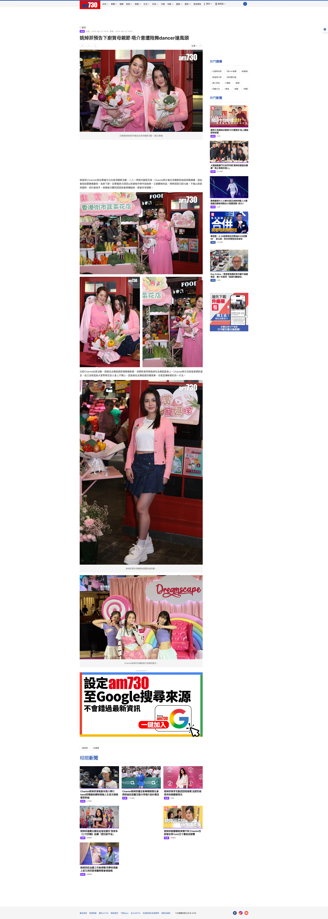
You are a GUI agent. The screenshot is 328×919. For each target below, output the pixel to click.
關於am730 (103, 913)
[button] (209, 4)
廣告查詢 (83, 913)
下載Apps (124, 913)
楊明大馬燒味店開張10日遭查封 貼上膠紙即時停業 (229, 131)
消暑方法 (216, 89)
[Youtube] (246, 913)
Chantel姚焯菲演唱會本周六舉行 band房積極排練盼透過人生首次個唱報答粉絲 (99, 794)
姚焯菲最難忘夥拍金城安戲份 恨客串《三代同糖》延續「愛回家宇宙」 (99, 833)
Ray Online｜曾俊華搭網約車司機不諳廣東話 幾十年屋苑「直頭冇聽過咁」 (229, 275)
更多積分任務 (177, 903)
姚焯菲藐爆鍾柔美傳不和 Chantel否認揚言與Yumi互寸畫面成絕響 (182, 833)
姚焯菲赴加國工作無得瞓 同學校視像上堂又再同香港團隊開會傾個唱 (99, 869)
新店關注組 (231, 77)
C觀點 (227, 83)
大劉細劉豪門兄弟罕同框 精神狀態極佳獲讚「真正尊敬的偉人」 (229, 166)
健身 (227, 89)
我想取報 (92, 913)
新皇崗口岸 (217, 77)
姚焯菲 (85, 748)
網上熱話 (216, 83)
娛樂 (82, 31)
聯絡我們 (114, 913)
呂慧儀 (96, 748)
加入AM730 (135, 913)
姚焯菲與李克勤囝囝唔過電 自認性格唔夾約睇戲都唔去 (182, 793)
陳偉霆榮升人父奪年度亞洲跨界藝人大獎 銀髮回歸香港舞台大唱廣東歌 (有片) (229, 202)
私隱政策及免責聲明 (151, 913)
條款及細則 (165, 913)
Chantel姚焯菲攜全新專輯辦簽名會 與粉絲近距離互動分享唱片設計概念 (140, 793)
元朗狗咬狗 (217, 71)
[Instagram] (241, 913)
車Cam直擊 (232, 71)
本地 (213, 242)
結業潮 (245, 71)
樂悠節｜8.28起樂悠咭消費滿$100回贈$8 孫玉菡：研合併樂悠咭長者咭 (229, 237)
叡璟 (238, 83)
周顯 (246, 89)
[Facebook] (235, 913)
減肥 (236, 89)
